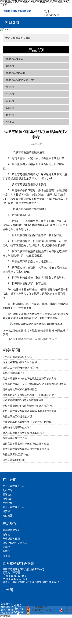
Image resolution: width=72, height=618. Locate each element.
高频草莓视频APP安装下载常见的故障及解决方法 (29, 378)
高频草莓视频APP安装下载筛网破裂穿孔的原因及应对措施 (34, 384)
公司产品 (7, 490)
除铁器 (10, 122)
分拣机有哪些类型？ (14, 373)
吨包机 (10, 101)
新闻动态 (18, 38)
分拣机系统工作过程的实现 (17, 416)
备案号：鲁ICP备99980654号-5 (19, 610)
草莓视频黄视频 (16, 73)
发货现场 (7, 503)
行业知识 (7, 498)
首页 (7, 38)
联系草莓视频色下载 (14, 507)
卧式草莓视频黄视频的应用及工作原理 (23, 432)
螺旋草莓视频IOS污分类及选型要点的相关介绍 (28, 405)
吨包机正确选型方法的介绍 (17, 356)
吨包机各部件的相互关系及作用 (20, 362)
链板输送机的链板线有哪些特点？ (21, 389)
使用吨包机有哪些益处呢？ (17, 427)
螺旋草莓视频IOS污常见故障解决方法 (23, 400)
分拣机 (10, 94)
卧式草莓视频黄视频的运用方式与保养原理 (26, 449)
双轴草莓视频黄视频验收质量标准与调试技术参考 (29, 411)
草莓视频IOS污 (15, 59)
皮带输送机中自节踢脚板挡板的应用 (34, 339)
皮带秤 (10, 115)
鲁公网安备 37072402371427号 (40, 610)
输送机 (10, 66)
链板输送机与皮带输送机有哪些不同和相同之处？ (29, 394)
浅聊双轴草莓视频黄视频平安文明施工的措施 (27, 422)
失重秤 (10, 87)
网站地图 (5, 616)
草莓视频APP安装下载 (20, 80)
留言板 (6, 511)
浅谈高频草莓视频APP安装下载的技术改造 (26, 443)
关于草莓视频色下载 (14, 486)
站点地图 (7, 515)
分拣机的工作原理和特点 (16, 454)
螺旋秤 (10, 108)
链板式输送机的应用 (14, 459)
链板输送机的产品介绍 (15, 438)
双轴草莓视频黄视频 (25, 152)
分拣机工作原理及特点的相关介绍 (21, 367)
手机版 (67, 610)
